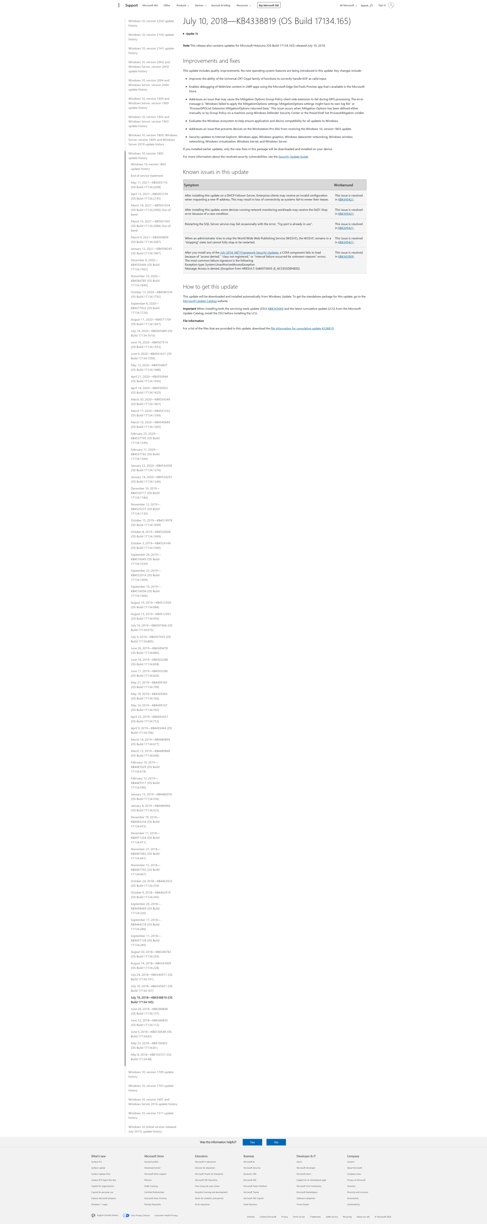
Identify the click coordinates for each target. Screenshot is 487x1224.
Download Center (152, 1167)
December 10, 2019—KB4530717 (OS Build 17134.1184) (145, 492)
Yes (252, 1142)
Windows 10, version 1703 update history (150, 1088)
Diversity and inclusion (357, 1192)
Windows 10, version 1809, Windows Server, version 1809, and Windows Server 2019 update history (152, 139)
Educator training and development (211, 1192)
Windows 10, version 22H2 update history (151, 23)
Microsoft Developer (306, 1167)
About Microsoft (354, 1167)
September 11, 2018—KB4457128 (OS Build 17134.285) (146, 940)
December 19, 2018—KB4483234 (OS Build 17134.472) (145, 821)
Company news (354, 1173)
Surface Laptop (98, 1167)
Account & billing (220, 5)
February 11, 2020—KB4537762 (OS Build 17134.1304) (145, 454)
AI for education (202, 1204)
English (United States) (107, 1215)
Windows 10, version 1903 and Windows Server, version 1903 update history (148, 121)
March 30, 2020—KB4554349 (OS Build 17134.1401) (150, 401)
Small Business (250, 1204)
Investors (351, 1186)
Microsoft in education (205, 1161)
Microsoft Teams (251, 1192)
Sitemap (251, 1216)
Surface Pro (96, 1161)
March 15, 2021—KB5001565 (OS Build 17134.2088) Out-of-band (151, 225)
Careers (350, 1161)
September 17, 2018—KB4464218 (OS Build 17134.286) (146, 924)
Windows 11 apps (99, 1204)
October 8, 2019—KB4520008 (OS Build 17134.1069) (151, 534)
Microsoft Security (252, 1167)
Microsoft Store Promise (155, 1198)
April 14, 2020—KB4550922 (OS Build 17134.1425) (149, 390)
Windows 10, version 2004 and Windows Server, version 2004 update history (148, 84)
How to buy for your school (207, 1186)
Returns (148, 1180)
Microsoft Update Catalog (200, 301)
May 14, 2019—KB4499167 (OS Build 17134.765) (149, 707)
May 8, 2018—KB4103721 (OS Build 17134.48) (151, 1056)
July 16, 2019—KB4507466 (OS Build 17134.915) (152, 627)
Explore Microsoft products (103, 1198)
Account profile (151, 1161)
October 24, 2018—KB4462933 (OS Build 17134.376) (151, 883)
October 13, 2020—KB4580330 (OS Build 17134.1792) (151, 294)
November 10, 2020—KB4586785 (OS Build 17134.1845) (145, 280)
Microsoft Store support (155, 1173)
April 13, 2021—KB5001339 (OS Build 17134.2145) (149, 196)
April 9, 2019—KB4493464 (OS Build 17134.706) (151, 730)
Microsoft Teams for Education (209, 1173)
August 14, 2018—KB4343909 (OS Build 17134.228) (151, 965)
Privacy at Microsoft (356, 1180)
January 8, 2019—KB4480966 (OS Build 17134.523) (150, 808)
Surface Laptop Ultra (100, 1173)
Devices (199, 5)
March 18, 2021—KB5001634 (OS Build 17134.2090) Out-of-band (151, 209)
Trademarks (315, 1216)
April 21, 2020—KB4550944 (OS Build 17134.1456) (149, 378)
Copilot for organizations (102, 1186)
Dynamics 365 (250, 1173)
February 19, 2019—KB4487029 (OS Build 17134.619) (145, 766)
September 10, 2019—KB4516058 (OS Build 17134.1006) (146, 591)
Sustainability (353, 1204)
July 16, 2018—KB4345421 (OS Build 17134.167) (152, 988)
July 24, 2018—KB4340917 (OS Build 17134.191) (152, 977)
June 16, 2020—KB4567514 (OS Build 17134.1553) (149, 344)
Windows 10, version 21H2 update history (151, 37)
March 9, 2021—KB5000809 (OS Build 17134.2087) (149, 239)
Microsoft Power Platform (255, 1186)
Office (167, 5)
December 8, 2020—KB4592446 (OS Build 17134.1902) (145, 264)
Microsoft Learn (304, 1173)
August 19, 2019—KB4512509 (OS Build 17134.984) (151, 604)
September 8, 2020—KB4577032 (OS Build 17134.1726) (145, 307)
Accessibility (353, 1198)
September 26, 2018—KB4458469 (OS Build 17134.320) (146, 908)
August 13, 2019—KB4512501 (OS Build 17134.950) (151, 616)
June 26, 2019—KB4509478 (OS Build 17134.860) (149, 650)
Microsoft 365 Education (206, 1180)
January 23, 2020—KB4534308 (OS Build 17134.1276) (151, 467)
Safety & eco (332, 1216)
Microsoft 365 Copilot (253, 1198)
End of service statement (147, 175)
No (276, 1142)
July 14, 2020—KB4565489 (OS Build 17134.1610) (152, 333)
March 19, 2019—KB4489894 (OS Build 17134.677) (150, 741)
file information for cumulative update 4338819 (302, 328)
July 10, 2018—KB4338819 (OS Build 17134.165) (152, 999)
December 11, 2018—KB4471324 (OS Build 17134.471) (145, 837)
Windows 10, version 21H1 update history (151, 50)
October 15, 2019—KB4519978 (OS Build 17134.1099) (151, 522)
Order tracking (151, 1186)
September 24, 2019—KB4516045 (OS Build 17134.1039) (146, 559)
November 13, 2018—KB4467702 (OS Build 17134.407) (145, 869)
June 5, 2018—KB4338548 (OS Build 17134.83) (151, 1034)
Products (181, 5)
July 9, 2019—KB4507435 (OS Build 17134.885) (151, 639)
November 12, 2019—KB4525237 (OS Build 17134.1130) (145, 508)
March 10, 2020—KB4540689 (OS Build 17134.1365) (150, 424)
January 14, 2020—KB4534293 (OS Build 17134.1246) (151, 479)
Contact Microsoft (268, 1216)
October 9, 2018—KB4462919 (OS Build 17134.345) (151, 894)
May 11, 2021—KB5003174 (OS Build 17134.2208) (149, 184)
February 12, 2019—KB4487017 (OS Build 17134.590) (145, 782)
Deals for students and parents (209, 1198)
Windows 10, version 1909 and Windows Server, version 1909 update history (148, 103)
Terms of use (299, 1216)
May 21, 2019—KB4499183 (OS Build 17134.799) (149, 684)
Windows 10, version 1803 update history (146, 155)
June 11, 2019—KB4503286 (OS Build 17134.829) (149, 673)
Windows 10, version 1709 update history (150, 1074)
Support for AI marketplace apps (311, 1180)
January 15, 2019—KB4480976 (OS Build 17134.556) (151, 796)
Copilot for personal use (102, 1192)
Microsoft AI (249, 1161)
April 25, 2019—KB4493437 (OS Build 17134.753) (149, 719)
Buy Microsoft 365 (269, 5)
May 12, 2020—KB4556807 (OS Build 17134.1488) (149, 367)
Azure (299, 1161)
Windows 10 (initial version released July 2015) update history (152, 1129)
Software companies (306, 1198)
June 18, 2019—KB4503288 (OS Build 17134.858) (149, 661)
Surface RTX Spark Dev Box (103, 1180)
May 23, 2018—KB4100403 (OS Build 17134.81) (149, 1045)
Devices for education (205, 1167)
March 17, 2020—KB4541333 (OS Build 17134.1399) (150, 413)
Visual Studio (303, 1204)
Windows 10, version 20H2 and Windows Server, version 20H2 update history (149, 66)
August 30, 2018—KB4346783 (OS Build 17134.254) (151, 954)
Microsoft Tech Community (309, 1186)
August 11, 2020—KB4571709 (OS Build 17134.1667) (151, 321)
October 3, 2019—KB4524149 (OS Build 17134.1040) (151, 545)
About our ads (363, 1216)
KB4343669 (275, 308)
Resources (242, 5)
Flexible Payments (152, 1204)
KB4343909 (346, 256)
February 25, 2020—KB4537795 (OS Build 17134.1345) (145, 438)
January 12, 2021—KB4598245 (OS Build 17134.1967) (151, 251)
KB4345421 (346, 199)
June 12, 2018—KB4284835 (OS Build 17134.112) (149, 1022)
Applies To (192, 33)
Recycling (347, 1216)
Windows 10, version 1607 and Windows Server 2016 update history (152, 1101)
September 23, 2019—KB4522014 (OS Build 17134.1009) (146, 575)
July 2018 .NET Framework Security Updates (249, 252)
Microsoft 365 (150, 5)
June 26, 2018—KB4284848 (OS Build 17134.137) (149, 1011)
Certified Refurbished (154, 1192)
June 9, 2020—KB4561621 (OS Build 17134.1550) (151, 356)
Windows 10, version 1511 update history (150, 1115)
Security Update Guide (293, 156)
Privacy (284, 1216)
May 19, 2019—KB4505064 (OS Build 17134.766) (149, 696)
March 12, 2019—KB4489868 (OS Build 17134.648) (150, 753)
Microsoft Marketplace (307, 1192)
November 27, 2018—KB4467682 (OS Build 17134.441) (145, 853)
